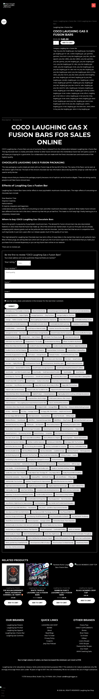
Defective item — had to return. (31, 337)
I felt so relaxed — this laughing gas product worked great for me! (26, 403)
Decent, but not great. (12, 337)
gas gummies (88, 54)
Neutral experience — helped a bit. (72, 429)
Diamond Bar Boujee (84, 646)
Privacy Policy (49, 638)
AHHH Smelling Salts (84, 651)
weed (88, 106)
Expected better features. (36, 350)
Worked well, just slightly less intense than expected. (22, 529)
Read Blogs (50, 633)
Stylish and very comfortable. (71, 490)
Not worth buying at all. (12, 455)
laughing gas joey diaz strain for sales (72, 85)
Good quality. (67, 372)
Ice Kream (84, 636)
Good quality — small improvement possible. (46, 372)
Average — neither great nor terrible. (17, 320)
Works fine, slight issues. (52, 534)
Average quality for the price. (66, 315)
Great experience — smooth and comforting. (37, 376)
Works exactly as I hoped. (13, 534)
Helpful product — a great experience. (44, 394)
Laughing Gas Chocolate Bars (38, 219)
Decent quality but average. (83, 333)
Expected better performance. (56, 350)
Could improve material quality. (37, 328)
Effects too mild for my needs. (72, 341)
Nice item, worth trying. (13, 438)
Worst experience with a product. (40, 542)
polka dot (37, 229)
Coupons (49, 641)
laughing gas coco (74, 80)
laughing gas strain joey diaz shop (81, 96)
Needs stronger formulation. (32, 429)
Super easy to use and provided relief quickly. (19, 494)
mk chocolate (52, 229)
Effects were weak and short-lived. (16, 346)
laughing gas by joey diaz (84, 77)
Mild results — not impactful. (35, 424)
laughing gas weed (76, 98)
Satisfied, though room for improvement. (38, 481)
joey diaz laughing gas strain (67, 67)
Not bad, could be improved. (36, 442)
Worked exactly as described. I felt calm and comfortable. (22, 525)
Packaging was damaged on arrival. (38, 459)
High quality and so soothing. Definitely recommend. (73, 394)
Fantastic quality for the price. (14, 359)
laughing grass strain (60, 106)
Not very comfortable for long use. (56, 446)
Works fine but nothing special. (33, 534)
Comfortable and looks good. (38, 324)
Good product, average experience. (43, 368)
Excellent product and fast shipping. (40, 346)
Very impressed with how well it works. (17, 512)
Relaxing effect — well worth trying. (42, 477)
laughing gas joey (78, 83)
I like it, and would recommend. (58, 403)
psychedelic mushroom (35, 224)
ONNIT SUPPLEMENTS (84, 628)
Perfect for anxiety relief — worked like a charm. (20, 464)
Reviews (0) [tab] (17, 120)
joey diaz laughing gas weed (62, 72)
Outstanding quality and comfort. (15, 459)
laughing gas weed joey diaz (67, 101)
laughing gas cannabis (60, 80)
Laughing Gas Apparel (15, 630)
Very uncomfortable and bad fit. (59, 516)
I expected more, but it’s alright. (37, 398)
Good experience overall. (32, 363)
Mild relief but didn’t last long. (83, 420)
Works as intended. (74, 529)
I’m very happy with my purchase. (15, 416)
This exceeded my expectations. (15, 499)
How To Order (49, 636)
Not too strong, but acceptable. (33, 446)
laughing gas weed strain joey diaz (64, 104)
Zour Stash (84, 649)
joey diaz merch (63, 75)
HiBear (84, 638)
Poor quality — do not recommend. (16, 468)
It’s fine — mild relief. (12, 411)
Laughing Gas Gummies (14, 636)
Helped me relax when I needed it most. (18, 394)
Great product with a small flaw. (15, 381)
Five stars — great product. (73, 359)
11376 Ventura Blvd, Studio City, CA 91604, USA (39, 676)
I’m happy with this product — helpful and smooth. (56, 411)
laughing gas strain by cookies (84, 90)
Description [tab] (6, 120)
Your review (11, 268)
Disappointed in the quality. (34, 341)
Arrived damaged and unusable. (57, 311)
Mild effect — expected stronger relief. (40, 420)
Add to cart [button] (13, 603)
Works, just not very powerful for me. (17, 542)
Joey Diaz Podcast (49, 643)
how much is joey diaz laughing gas (71, 56)
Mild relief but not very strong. (15, 424)
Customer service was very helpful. (59, 328)
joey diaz (86, 56)
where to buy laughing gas (81, 109)
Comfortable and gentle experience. (16, 324)
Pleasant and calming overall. (46, 464)
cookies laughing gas (76, 54)
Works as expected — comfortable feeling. (53, 529)
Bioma (84, 630)
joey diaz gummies (87, 59)
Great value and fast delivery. (61, 381)
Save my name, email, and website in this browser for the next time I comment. (35, 301)
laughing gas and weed (67, 77)
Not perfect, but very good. (14, 446)
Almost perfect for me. (38, 311)
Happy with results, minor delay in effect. (47, 385)
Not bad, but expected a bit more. (15, 442)
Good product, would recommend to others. (70, 368)
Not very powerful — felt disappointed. (79, 451)
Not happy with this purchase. (74, 442)
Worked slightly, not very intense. (52, 525)
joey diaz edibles (75, 59)
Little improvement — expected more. (39, 416)
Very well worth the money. (80, 516)
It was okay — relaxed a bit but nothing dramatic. (74, 407)
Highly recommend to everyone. (15, 398)
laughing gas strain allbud (66, 90)
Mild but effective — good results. (16, 420)
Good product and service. (75, 363)
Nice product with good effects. (32, 438)
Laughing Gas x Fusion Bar (67, 21)
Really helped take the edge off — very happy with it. (44, 472)
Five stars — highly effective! (14, 363)
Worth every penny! (82, 542)
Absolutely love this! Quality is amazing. (17, 311)
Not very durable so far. (13, 451)
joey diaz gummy (58, 61)
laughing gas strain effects (79, 93)
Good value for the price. (13, 376)
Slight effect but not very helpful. (63, 481)
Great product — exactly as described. (38, 381)
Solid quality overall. (12, 490)
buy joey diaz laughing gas (65, 51)
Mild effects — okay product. (62, 420)
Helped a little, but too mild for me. (37, 389)
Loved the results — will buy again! (64, 416)
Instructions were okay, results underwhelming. (20, 407)
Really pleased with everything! (72, 472)
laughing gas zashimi (82, 104)
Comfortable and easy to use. (83, 320)
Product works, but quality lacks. (39, 468)
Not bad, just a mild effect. (54, 442)
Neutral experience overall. (51, 429)
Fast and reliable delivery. (33, 359)
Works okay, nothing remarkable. (15, 538)
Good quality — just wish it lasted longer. (18, 372)
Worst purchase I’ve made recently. (63, 542)
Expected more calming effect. (76, 350)
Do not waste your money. (52, 341)
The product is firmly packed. (64, 494)
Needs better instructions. (13, 429)
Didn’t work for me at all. (72, 337)
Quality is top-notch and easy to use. (63, 468)
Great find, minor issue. (60, 376)
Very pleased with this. (67, 512)
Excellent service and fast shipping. (16, 350)
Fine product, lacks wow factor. (53, 359)
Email (7, 291)
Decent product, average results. (38, 333)
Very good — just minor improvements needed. (53, 507)
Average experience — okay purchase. (42, 315)
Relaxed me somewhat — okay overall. (17, 477)
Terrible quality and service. (44, 494)
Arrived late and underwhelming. (80, 311)
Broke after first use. (65, 320)
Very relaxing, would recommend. (37, 516)
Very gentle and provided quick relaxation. (61, 503)
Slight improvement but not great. (16, 486)
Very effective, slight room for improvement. (19, 503)
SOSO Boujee (84, 643)
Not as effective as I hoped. (52, 438)
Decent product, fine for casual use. (61, 333)
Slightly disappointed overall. (37, 486)
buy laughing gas (80, 51)
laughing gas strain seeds (61, 98)
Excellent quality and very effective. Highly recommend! (69, 346)
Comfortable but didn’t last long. (59, 324)
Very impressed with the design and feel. (44, 512)
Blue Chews (84, 633)
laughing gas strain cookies (62, 93)
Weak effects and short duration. (15, 521)
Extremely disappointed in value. (15, 354)
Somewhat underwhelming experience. (47, 490)
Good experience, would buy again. (53, 363)
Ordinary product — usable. (69, 455)
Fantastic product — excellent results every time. (63, 354)
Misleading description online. (72, 424)
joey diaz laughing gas (72, 61)
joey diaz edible (64, 59)
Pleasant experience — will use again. (69, 464)
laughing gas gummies (65, 83)
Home (55, 21)
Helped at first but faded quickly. (60, 389)
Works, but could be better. (83, 538)
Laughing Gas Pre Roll (15, 628)
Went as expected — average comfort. (39, 521)
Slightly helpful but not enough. (58, 486)
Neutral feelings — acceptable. (43, 433)
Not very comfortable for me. (78, 446)
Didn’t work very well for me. (14, 341)
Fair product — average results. (37, 354)
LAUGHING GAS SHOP (50, 625)
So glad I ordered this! (77, 486)
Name (7, 282)
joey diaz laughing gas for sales (67, 64)
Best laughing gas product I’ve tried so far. (43, 320)
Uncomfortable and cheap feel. (36, 499)
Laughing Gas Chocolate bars (28, 237)
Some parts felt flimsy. (27, 490)
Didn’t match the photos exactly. (53, 337)
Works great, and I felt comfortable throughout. (77, 534)
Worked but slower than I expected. (64, 521)
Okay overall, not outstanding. (49, 455)
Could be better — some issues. (15, 328)
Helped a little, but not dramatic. (15, 389)
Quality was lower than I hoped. (15, 472)
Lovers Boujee (84, 641)
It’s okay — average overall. (29, 411)
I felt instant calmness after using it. (60, 398)
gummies (56, 56)
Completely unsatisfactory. (80, 324)
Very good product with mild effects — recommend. (21, 507)
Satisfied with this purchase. (14, 481)
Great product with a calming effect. (80, 376)
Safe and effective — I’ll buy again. (66, 477)
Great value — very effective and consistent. (19, 385)
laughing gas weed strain (85, 101)
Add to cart (67, 43)
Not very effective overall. (30, 451)
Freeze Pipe (84, 625)
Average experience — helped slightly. (17, 315)
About (49, 630)
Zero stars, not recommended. (15, 547)
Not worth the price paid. (29, 455)
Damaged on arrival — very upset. (16, 333)
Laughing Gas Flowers (15, 625)
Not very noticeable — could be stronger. (52, 451)
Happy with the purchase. (69, 385)
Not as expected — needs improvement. (75, 438)
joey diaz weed (73, 75)
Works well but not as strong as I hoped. (40, 538)
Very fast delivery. (40, 503)
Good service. (80, 372)
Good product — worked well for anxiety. (18, 368)
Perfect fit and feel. (57, 459)
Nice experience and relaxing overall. (66, 433)
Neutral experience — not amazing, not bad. (18, 433)
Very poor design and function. (15, 516)
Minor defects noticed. (53, 424)
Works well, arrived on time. (63, 538)
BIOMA (49, 628)
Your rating (10, 262)
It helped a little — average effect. (47, 407)
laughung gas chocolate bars (76, 106)
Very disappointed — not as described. (60, 499)
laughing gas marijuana (77, 88)
